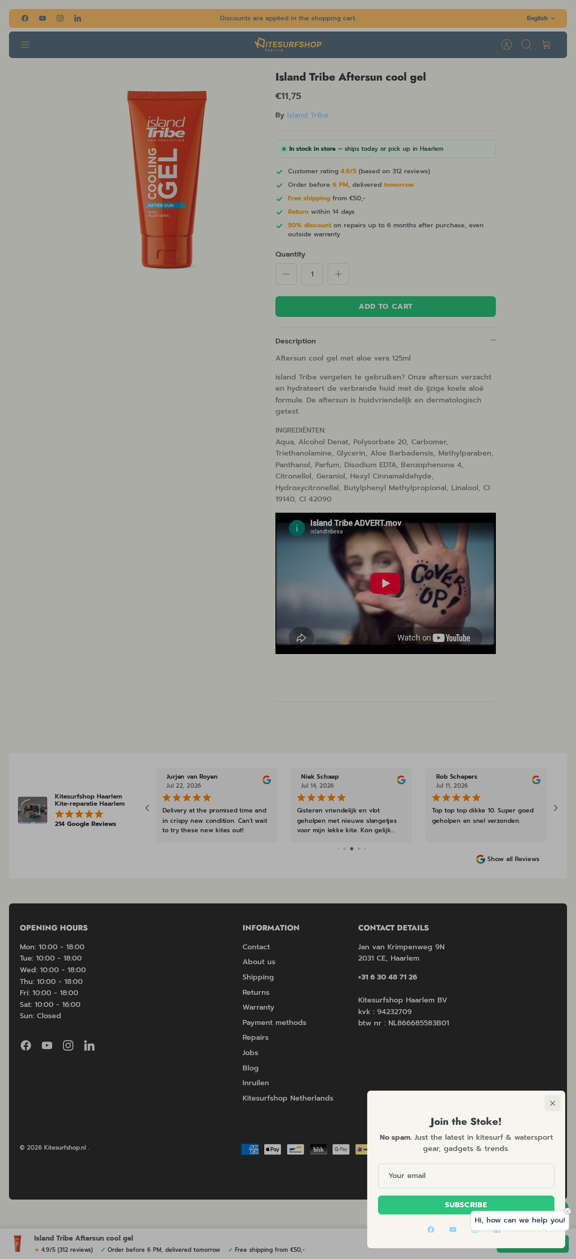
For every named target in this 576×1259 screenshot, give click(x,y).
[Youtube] (453, 1229)
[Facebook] (431, 1229)
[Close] (552, 1103)
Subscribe (466, 1205)
